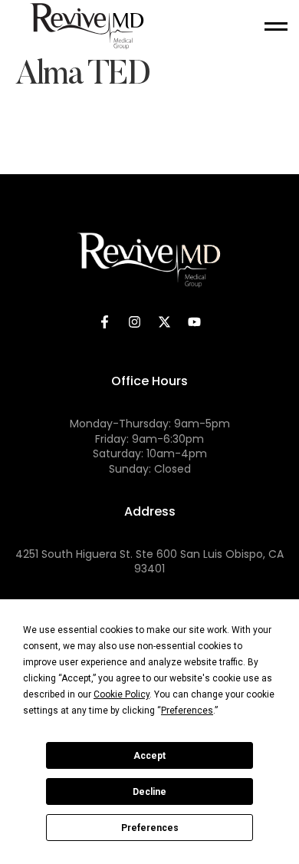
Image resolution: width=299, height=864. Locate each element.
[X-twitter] (165, 321)
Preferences (150, 828)
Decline (149, 792)
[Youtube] (195, 321)
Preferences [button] (187, 710)
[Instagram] (135, 321)
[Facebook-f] (105, 321)
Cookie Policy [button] (122, 694)
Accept (149, 755)
